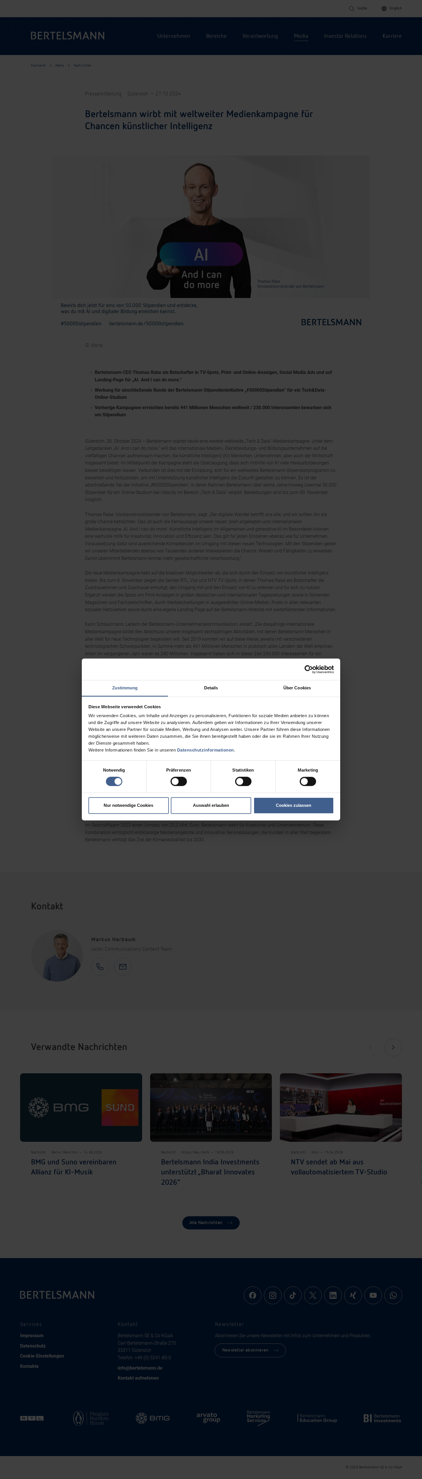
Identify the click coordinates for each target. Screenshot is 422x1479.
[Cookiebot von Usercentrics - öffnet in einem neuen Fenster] (309, 669)
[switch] (179, 781)
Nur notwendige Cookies (128, 805)
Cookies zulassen (293, 805)
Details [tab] (211, 687)
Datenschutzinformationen (205, 750)
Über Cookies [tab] (297, 687)
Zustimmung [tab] (125, 687)
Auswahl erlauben (211, 805)
